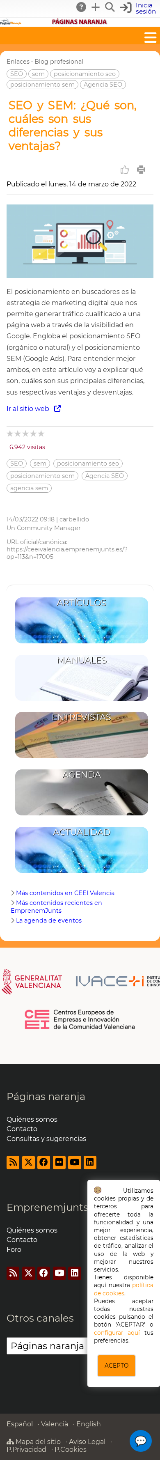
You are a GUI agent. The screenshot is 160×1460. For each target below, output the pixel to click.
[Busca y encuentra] (110, 7)
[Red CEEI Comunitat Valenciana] (80, 1027)
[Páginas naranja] (80, 23)
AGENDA (81, 774)
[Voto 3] (26, 433)
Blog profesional (58, 61)
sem (38, 74)
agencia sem (29, 488)
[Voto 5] (42, 433)
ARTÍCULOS (81, 602)
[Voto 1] (10, 433)
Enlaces (18, 61)
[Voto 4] (34, 433)
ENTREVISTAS (81, 717)
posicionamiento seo (85, 74)
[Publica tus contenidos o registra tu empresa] (96, 7)
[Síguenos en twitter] (28, 1162)
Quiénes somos (32, 1119)
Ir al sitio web (30, 409)
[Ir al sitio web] (80, 276)
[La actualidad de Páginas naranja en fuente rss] (13, 1162)
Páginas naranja (46, 1096)
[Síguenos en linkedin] (90, 1162)
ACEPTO (116, 1365)
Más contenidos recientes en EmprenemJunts (56, 906)
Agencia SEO (103, 84)
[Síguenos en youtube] (74, 1162)
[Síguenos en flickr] (59, 1162)
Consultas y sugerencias (46, 1139)
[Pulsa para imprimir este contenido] (141, 169)
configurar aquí (117, 1332)
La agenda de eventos (49, 920)
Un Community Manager (44, 528)
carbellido (74, 519)
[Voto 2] (18, 433)
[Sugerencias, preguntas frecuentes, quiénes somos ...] (81, 7)
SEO (16, 74)
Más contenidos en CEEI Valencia (65, 893)
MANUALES (82, 660)
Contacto (22, 1129)
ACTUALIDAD (81, 832)
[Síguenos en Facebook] (43, 1162)
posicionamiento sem (42, 84)
